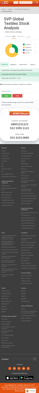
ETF (3, 163)
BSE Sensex (5, 298)
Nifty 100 (4, 306)
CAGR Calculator (26, 263)
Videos (23, 296)
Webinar (23, 293)
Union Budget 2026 (7, 174)
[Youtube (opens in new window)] (28, 368)
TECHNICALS (21, 36)
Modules (23, 298)
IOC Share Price (6, 197)
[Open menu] (37, 2)
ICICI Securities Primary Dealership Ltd (8, 346)
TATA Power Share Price (28, 218)
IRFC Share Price (6, 195)
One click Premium (26, 156)
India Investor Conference (9, 176)
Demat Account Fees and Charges (9, 265)
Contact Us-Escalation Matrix (27, 172)
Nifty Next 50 (5, 304)
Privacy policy (25, 175)
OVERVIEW (8, 36)
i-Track (23, 309)
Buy (6, 96)
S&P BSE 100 (5, 296)
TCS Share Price (25, 215)
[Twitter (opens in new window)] (19, 368)
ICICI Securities (6, 324)
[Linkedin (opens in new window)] (23, 368)
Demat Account (25, 278)
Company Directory (7, 205)
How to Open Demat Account (8, 275)
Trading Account (25, 281)
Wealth (23, 161)
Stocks (10, 9)
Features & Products (27, 193)
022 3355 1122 (19, 128)
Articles (23, 291)
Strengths (4, 64)
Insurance (4, 161)
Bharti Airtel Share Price (28, 220)
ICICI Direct (5, 340)
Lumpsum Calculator (27, 247)
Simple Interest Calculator (28, 235)
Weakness (13, 64)
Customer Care (25, 158)
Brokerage (24, 151)
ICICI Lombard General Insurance (8, 327)
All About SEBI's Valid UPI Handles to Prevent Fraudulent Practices (9, 237)
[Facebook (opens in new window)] (9, 368)
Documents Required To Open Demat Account (9, 261)
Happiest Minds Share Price (29, 212)
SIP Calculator (25, 260)
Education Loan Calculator (28, 268)
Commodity (5, 156)
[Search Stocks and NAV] (34, 2)
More (29, 37)
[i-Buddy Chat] (30, 389)
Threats (32, 64)
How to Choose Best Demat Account (10, 253)
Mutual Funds (5, 153)
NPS (3, 166)
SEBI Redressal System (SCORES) (28, 181)
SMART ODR (24, 178)
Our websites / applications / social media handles (29, 312)
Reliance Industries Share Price (9, 189)
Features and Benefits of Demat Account (9, 257)
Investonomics (25, 301)
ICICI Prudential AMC (7, 335)
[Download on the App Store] (12, 378)
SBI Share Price (6, 185)
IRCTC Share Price (7, 192)
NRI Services (24, 163)
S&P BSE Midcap (6, 293)
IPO (3, 171)
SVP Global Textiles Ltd (22, 9)
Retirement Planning (27, 153)
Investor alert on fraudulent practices (29, 185)
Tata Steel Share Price (8, 203)
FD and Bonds (6, 158)
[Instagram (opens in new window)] (14, 368)
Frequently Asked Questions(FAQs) (26, 189)
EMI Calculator (25, 250)
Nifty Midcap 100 (6, 301)
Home (4, 9)
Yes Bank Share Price (8, 200)
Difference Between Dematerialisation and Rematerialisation (8, 243)
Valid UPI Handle (26, 203)
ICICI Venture (5, 337)
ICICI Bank (4, 319)
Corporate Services (26, 166)
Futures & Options (7, 169)
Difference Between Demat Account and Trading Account (10, 270)
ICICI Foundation (6, 321)
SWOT (14, 36)
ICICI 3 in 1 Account (26, 275)
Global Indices (6, 291)
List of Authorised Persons (29, 315)
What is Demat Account (8, 247)
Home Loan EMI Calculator (28, 265)
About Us (23, 169)
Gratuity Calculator (26, 252)
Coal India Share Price (27, 223)
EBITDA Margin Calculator (28, 242)
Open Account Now (26, 2)
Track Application (26, 320)
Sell (17, 96)
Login (16, 2)
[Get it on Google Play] (27, 378)
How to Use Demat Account (10, 249)
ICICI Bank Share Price (27, 228)
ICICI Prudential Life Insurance (7, 331)
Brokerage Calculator (27, 255)
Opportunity (23, 64)
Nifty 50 (4, 311)
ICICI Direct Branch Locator (28, 196)
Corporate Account (26, 283)
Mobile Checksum (26, 318)
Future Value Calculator (27, 245)
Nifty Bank (4, 309)
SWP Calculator (25, 258)
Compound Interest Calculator (26, 239)
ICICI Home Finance (7, 343)
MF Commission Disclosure (29, 198)
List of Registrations (27, 201)
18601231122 (19, 124)
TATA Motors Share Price (28, 225)
